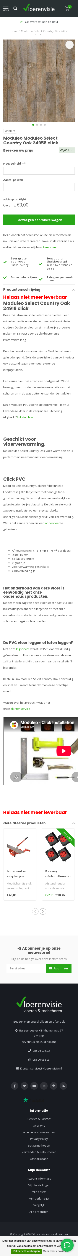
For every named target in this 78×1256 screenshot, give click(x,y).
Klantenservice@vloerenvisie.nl (41, 1068)
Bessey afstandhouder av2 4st (58, 876)
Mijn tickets (39, 1192)
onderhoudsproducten (25, 596)
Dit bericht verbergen (26, 1251)
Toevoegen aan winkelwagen (39, 220)
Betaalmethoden (39, 1145)
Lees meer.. (50, 247)
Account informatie (39, 1178)
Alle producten (39, 1212)
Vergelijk (39, 1205)
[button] (33, 125)
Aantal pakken (13, 180)
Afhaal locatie (39, 1159)
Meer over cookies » (55, 1251)
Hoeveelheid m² (14, 163)
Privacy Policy (39, 1139)
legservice (23, 649)
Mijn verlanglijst (39, 1198)
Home (14, 31)
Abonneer (60, 968)
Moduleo (10, 131)
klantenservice (20, 709)
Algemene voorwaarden (39, 1132)
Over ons (39, 1125)
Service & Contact (39, 1119)
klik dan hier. (25, 417)
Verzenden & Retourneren (39, 1152)
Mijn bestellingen (39, 1185)
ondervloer (52, 523)
